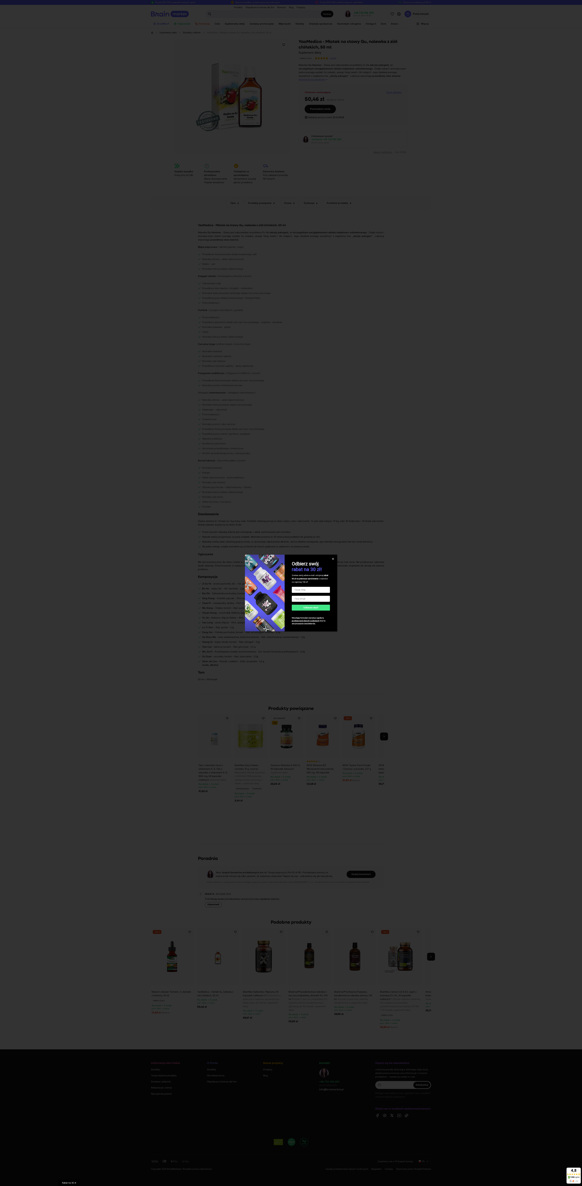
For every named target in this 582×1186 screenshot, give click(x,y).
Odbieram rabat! (310, 607)
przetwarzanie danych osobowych (305, 621)
